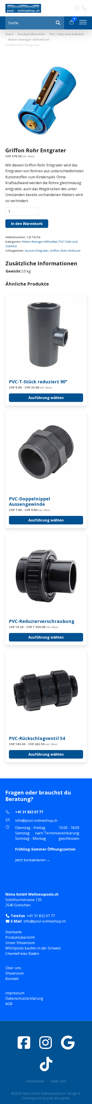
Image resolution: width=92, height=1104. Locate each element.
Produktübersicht (31, 34)
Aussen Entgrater (36, 251)
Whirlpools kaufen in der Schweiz (33, 948)
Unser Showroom (20, 942)
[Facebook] (24, 1042)
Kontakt (12, 978)
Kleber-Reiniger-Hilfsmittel (28, 39)
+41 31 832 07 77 (29, 811)
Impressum (14, 993)
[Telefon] (84, 8)
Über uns (13, 967)
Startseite (13, 931)
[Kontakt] (78, 8)
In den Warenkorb (27, 223)
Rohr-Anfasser (71, 251)
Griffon (54, 251)
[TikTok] (46, 1064)
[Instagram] (45, 1042)
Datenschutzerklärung (24, 998)
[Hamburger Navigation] (83, 23)
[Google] (67, 1042)
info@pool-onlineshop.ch (36, 820)
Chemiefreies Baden (22, 953)
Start (9, 34)
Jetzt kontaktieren (30, 859)
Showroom (14, 973)
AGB (9, 1003)
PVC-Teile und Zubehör (67, 34)
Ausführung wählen (46, 397)
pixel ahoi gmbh (58, 1098)
